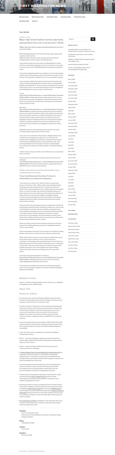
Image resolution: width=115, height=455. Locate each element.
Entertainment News (73, 229)
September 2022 (72, 170)
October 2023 (72, 129)
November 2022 (72, 164)
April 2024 (71, 110)
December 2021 (72, 198)
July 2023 (70, 139)
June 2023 (71, 142)
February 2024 (72, 117)
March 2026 (71, 79)
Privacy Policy (23, 451)
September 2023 (72, 132)
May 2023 (71, 145)
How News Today (24, 17)
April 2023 (71, 148)
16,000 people (55, 388)
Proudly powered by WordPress (36, 451)
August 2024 (71, 107)
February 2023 (72, 154)
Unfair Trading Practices (38, 376)
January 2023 (72, 157)
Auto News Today (24, 21)
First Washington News (42, 6)
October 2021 (72, 204)
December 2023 (72, 123)
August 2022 (71, 173)
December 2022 (72, 161)
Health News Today (52, 17)
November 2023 (72, 126)
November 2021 (72, 201)
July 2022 (70, 176)
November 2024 (72, 98)
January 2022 (72, 195)
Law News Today (72, 248)
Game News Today (66, 17)
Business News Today (38, 17)
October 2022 (72, 167)
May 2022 (71, 182)
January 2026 (72, 82)
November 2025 (72, 85)
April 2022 (71, 186)
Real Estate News (73, 214)
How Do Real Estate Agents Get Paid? (78, 64)
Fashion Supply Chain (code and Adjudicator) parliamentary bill (40, 352)
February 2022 (72, 192)
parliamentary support (35, 388)
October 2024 (72, 101)
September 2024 (72, 104)
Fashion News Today (79, 17)
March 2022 (71, 189)
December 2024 (72, 95)
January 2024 (72, 120)
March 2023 (71, 151)
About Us (34, 21)
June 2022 (71, 179)
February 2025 (72, 92)
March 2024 (71, 114)
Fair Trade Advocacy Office (27, 401)
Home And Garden (73, 242)
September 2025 (72, 88)
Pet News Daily (72, 251)
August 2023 (71, 135)
